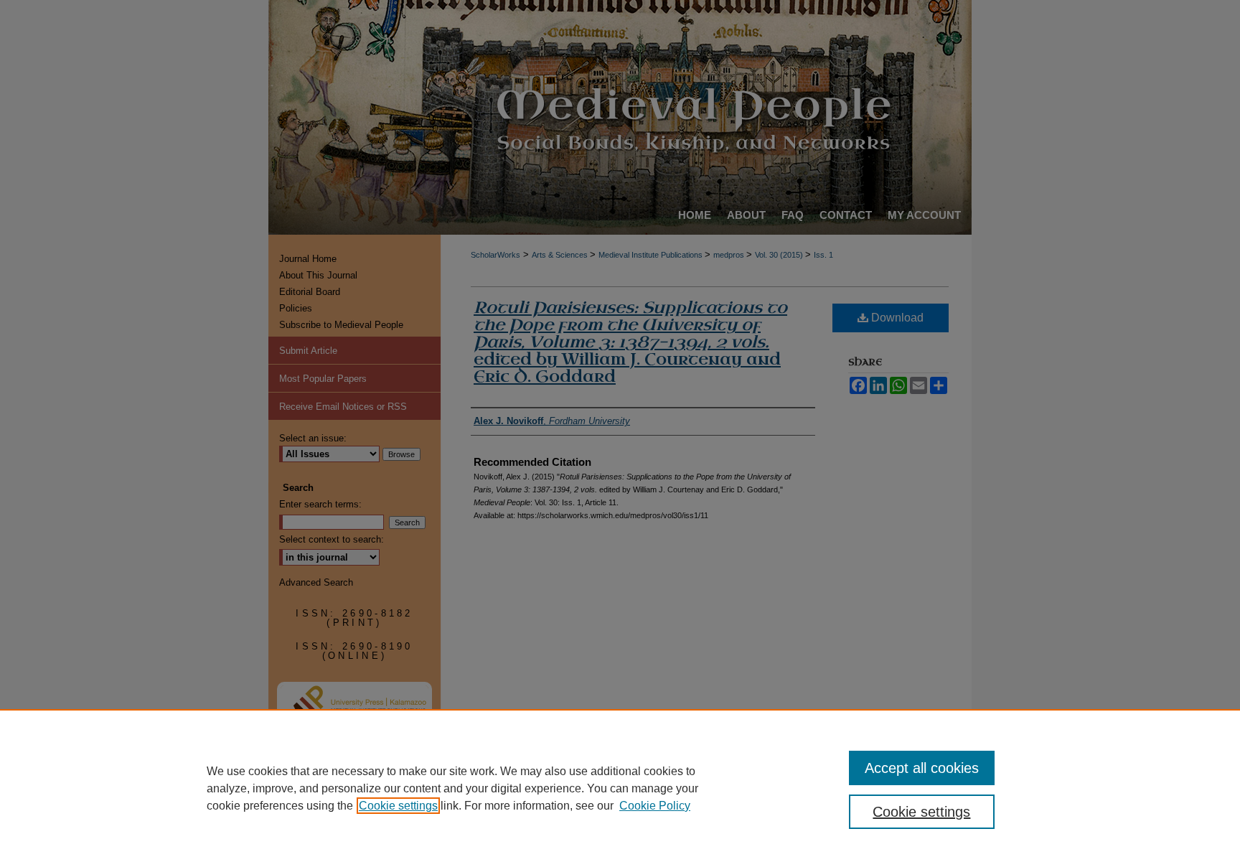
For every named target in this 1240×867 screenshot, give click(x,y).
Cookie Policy (654, 806)
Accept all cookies (922, 768)
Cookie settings (398, 806)
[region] (620, 788)
